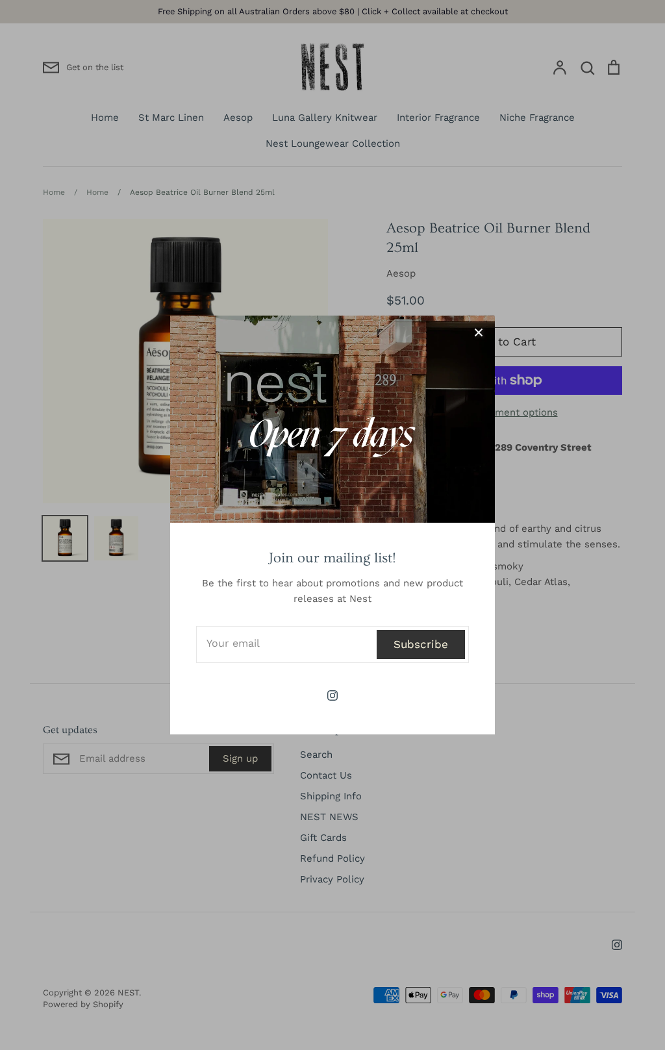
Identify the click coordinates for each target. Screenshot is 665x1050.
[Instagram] (332, 695)
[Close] (478, 332)
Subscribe (421, 644)
